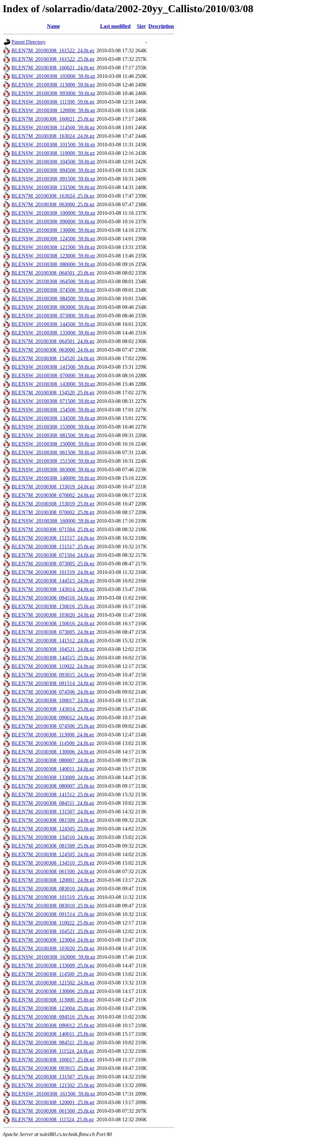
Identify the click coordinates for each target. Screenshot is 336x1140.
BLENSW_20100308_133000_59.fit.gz (53, 332)
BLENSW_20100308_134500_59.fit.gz (53, 418)
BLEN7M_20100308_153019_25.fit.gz (52, 504)
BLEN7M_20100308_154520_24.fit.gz (52, 358)
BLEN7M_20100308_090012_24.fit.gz (52, 717)
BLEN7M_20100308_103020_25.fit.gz (52, 948)
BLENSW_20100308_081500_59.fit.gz (53, 435)
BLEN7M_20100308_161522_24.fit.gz (52, 50)
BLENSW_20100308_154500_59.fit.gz (53, 409)
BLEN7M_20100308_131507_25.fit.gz (52, 1076)
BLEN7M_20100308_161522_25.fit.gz (52, 59)
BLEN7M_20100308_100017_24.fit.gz (52, 700)
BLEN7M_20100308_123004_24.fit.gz (52, 940)
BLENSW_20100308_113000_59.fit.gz (53, 84)
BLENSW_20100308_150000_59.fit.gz (53, 444)
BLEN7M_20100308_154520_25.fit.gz (52, 392)
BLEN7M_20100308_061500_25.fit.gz (52, 1111)
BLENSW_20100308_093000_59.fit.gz (53, 93)
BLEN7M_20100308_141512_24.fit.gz (52, 640)
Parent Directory (28, 42)
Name (53, 26)
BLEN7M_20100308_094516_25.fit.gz (52, 1017)
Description (161, 26)
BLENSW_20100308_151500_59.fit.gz (53, 461)
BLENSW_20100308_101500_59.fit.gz (53, 144)
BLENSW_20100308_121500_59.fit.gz (53, 247)
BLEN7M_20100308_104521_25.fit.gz (52, 931)
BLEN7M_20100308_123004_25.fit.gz (52, 1008)
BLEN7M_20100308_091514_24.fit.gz (52, 683)
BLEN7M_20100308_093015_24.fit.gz (52, 675)
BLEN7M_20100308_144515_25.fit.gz (52, 657)
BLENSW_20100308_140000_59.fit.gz (53, 478)
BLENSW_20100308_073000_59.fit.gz (53, 315)
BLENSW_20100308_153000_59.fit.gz (53, 427)
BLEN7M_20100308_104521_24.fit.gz (52, 649)
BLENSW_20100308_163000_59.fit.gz (53, 957)
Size (141, 26)
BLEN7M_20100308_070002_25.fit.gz (52, 512)
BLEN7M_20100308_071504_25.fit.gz (52, 529)
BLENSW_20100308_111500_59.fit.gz (52, 102)
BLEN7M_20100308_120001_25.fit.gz (52, 1102)
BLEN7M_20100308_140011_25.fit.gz (52, 1034)
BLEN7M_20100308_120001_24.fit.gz (52, 880)
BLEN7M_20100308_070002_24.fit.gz (52, 495)
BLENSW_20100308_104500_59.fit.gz (53, 161)
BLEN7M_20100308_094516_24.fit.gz (52, 598)
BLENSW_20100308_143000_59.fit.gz (53, 384)
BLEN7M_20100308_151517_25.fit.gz (52, 546)
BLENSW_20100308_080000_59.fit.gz (53, 264)
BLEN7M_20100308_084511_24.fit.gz (52, 803)
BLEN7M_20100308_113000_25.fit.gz (52, 1000)
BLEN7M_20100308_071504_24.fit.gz (52, 555)
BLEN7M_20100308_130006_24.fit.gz (52, 752)
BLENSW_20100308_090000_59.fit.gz (53, 221)
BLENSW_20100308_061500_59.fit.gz (53, 452)
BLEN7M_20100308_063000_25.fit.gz (52, 204)
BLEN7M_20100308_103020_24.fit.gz (52, 615)
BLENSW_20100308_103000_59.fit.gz (53, 76)
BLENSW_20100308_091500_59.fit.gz (53, 179)
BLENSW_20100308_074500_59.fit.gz (53, 290)
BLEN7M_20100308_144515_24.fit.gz (52, 580)
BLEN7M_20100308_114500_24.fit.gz (52, 743)
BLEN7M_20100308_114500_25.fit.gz (52, 974)
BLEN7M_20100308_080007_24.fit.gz (52, 760)
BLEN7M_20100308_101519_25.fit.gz (52, 897)
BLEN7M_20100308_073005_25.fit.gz (52, 563)
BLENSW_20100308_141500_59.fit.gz (53, 367)
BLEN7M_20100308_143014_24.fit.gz (52, 589)
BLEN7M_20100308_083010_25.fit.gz (52, 905)
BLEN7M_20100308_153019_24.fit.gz (52, 486)
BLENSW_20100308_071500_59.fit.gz (53, 401)
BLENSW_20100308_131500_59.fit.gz (53, 187)
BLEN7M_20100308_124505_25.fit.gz (52, 828)
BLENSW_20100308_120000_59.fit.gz (53, 110)
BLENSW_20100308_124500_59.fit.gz (53, 238)
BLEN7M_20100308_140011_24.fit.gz (52, 769)
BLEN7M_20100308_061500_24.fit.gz (52, 871)
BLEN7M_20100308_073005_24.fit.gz (52, 632)
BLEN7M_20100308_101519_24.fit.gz (52, 572)
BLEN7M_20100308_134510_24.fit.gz (52, 837)
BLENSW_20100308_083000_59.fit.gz (53, 307)
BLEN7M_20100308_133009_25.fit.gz (52, 965)
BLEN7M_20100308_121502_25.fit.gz (52, 1085)
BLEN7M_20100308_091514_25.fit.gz (52, 914)
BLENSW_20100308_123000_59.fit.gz (53, 256)
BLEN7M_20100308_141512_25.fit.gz (52, 794)
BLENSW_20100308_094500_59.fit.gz (53, 170)
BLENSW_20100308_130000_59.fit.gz (53, 230)
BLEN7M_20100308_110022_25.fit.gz (52, 923)
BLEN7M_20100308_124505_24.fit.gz (52, 854)
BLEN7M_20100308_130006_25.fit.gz (52, 991)
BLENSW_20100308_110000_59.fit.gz (53, 153)
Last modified (115, 26)
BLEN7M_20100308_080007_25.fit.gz (52, 786)
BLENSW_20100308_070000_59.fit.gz (53, 375)
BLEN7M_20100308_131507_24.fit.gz (52, 811)
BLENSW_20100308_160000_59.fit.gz (53, 521)
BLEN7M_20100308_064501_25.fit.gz (52, 273)
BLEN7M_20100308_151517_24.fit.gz (52, 538)
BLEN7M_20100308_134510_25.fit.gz (52, 863)
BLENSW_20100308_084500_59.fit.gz (53, 298)
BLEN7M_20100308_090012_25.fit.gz (52, 1025)
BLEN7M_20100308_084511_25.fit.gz (52, 1042)
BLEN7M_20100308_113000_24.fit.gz (52, 734)
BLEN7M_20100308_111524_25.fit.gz (52, 1119)
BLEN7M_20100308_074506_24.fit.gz (52, 692)
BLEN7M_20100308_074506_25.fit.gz (52, 726)
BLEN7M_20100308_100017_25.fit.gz (52, 1059)
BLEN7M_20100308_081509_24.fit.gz (52, 820)
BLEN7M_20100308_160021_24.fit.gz (52, 67)
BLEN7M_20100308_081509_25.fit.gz (52, 846)
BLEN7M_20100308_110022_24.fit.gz (52, 666)
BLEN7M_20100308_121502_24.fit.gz (52, 982)
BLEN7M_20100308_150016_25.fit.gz (52, 606)
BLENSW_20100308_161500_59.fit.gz (53, 1094)
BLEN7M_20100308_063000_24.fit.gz (52, 350)
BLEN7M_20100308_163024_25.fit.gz (52, 196)
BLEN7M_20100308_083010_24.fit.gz (52, 888)
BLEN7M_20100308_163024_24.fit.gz (52, 136)
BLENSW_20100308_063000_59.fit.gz (53, 469)
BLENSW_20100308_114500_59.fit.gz (53, 127)
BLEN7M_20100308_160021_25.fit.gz (52, 119)
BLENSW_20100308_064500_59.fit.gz (53, 281)
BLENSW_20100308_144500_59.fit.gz (53, 324)
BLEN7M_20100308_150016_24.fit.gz (52, 623)
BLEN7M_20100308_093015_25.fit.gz (52, 1068)
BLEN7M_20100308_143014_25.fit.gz (52, 709)
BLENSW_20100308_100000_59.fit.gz (53, 213)
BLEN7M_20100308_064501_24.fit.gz (52, 341)
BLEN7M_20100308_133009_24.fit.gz (52, 777)
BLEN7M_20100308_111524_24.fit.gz (52, 1051)
